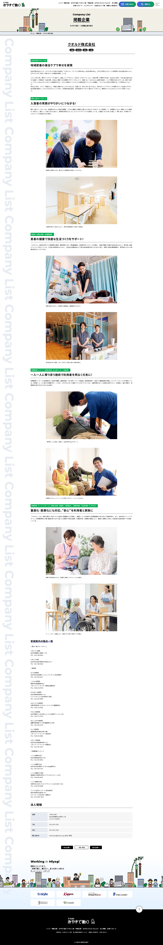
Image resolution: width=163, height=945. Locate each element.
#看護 (72, 50)
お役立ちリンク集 (99, 6)
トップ (60, 3)
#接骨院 (78, 50)
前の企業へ (95, 847)
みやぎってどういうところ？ (103, 3)
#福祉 (85, 50)
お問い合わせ (103, 932)
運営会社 (58, 932)
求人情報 (115, 3)
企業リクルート (78, 6)
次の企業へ (67, 847)
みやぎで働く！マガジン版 (78, 3)
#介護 (91, 50)
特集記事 (90, 3)
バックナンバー (88, 6)
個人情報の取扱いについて (80, 932)
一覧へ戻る (81, 847)
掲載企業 (66, 3)
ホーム (32, 33)
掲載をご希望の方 (112, 6)
